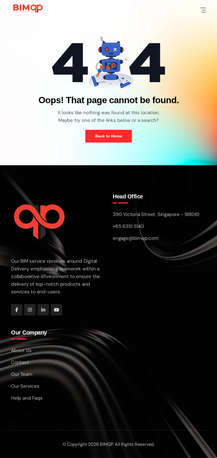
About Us (21, 350)
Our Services (25, 386)
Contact (20, 362)
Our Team (21, 374)
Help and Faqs (26, 398)
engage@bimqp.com (135, 238)
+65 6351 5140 (128, 226)
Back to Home (108, 136)
